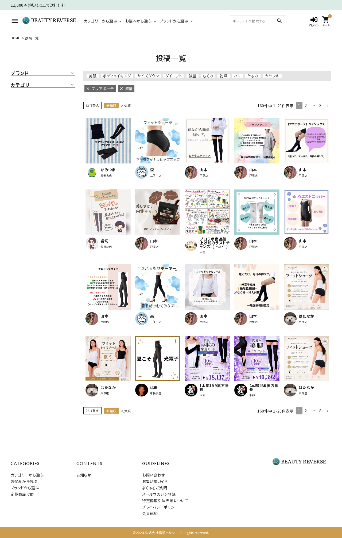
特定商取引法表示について (165, 500)
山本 (203, 169)
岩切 (104, 241)
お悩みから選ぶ (138, 21)
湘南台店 (106, 246)
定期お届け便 (22, 494)
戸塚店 (204, 175)
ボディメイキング (117, 75)
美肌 (92, 75)
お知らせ (83, 475)
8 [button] (320, 105)
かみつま (108, 169)
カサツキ (272, 75)
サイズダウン (148, 75)
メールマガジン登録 (159, 494)
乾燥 (223, 75)
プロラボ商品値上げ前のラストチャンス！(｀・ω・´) (215, 242)
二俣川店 (156, 175)
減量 (192, 75)
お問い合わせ (153, 475)
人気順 (126, 105)
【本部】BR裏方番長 (214, 387)
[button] (327, 106)
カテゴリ (20, 85)
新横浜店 (156, 393)
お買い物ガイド (155, 481)
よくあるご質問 (154, 487)
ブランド (20, 73)
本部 (202, 252)
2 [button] (306, 105)
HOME (15, 38)
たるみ (252, 75)
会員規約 (150, 513)
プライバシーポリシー (160, 507)
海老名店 (106, 175)
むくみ (208, 75)
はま (154, 387)
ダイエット (173, 75)
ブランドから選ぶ (174, 21)
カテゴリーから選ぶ (100, 21)
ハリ (237, 75)
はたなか (306, 316)
